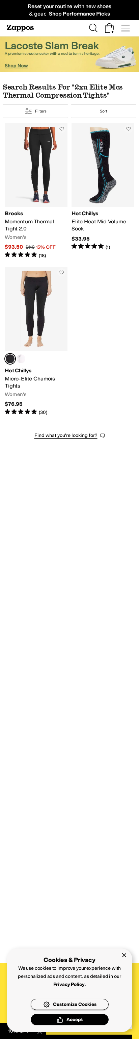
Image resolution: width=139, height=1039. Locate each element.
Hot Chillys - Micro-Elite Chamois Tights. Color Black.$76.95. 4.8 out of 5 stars (36, 341)
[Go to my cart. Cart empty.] (109, 28)
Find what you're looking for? (66, 435)
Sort (103, 111)
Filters (40, 111)
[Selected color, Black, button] (10, 358)
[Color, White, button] (21, 358)
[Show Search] (93, 28)
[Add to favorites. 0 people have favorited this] (61, 129)
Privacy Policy (69, 984)
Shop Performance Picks (79, 13)
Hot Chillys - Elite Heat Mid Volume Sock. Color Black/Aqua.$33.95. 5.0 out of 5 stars (103, 191)
